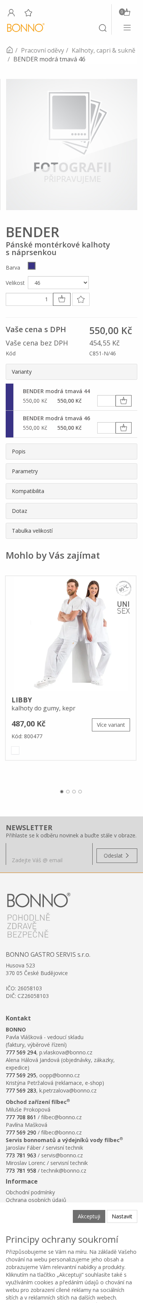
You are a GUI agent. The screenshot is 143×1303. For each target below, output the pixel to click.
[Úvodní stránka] (9, 50)
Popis (19, 451)
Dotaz (19, 510)
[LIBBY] (71, 633)
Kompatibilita (28, 491)
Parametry (25, 471)
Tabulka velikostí (32, 530)
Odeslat (114, 855)
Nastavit (122, 1216)
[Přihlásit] (11, 12)
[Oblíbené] (28, 12)
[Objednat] (124, 400)
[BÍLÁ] (15, 750)
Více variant (111, 724)
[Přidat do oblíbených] (81, 299)
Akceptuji (89, 1216)
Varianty (22, 371)
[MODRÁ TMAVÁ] (31, 266)
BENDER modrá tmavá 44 (56, 391)
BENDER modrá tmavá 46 (56, 418)
